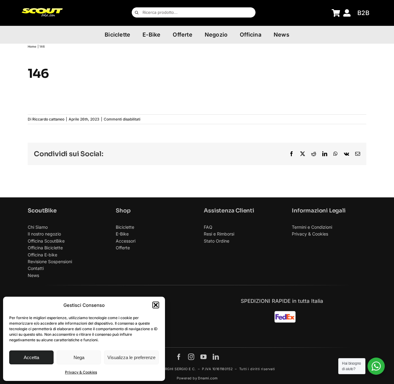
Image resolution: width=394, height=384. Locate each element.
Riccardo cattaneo (48, 119)
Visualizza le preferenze (131, 357)
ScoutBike (42, 210)
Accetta (31, 357)
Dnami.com (208, 378)
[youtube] (203, 357)
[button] (156, 305)
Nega (79, 357)
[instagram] (191, 357)
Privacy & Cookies (81, 372)
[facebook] (179, 357)
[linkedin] (216, 357)
